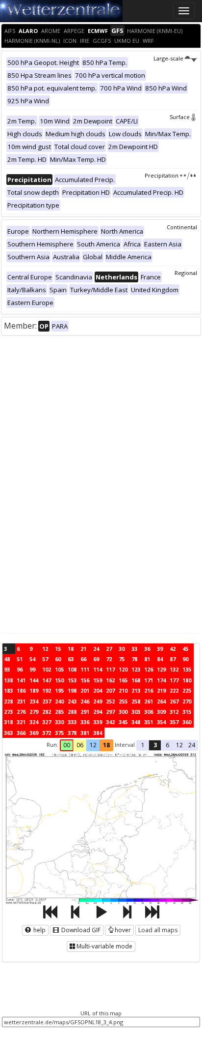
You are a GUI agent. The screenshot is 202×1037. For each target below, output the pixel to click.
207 (110, 690)
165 (123, 680)
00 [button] (66, 745)
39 (160, 648)
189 (33, 690)
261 (148, 701)
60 (58, 659)
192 (46, 690)
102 (46, 669)
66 (83, 659)
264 (161, 701)
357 (174, 722)
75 (122, 659)
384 (97, 732)
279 (33, 711)
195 (59, 690)
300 (123, 711)
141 (21, 680)
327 (46, 722)
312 (174, 711)
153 (72, 680)
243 (72, 701)
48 (7, 659)
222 (174, 690)
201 (84, 690)
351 (148, 722)
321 (21, 722)
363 (8, 732)
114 (97, 669)
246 (84, 701)
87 (173, 659)
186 (21, 690)
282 (46, 711)
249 (97, 701)
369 (33, 732)
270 (186, 701)
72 (109, 659)
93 (7, 669)
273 (8, 711)
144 (33, 680)
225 (186, 690)
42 (173, 648)
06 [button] (79, 745)
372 (46, 732)
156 (84, 680)
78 (134, 659)
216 (148, 690)
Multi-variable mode (104, 946)
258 (135, 701)
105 (59, 669)
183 (8, 690)
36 (147, 648)
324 (33, 722)
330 (59, 722)
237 (46, 701)
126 (148, 669)
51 (20, 659)
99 (32, 669)
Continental (182, 227)
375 (59, 732)
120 (123, 669)
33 (134, 648)
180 (186, 680)
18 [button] (106, 745)
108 (72, 669)
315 (186, 711)
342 (110, 722)
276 (21, 711)
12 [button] (93, 745)
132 (174, 669)
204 (97, 690)
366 (21, 732)
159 (97, 680)
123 (135, 669)
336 (84, 722)
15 (58, 648)
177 (174, 680)
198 (72, 690)
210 (123, 690)
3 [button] (155, 745)
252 (110, 701)
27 (109, 648)
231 (21, 701)
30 (122, 648)
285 (59, 711)
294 (97, 711)
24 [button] (191, 745)
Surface (180, 117)
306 (148, 711)
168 (135, 680)
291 (84, 711)
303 (135, 711)
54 (32, 659)
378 (72, 732)
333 (72, 722)
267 (174, 701)
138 (8, 680)
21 (83, 648)
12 (45, 648)
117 (110, 669)
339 (97, 722)
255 (123, 701)
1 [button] (143, 745)
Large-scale (168, 58)
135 (186, 669)
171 (148, 680)
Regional (186, 272)
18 (71, 648)
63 (71, 659)
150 (59, 680)
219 (161, 690)
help (39, 930)
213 (135, 690)
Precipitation (161, 175)
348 (135, 722)
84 (160, 659)
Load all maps (157, 930)
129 (161, 669)
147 (46, 680)
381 (84, 732)
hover (123, 930)
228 (8, 701)
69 (96, 659)
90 (185, 659)
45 (185, 648)
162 (110, 680)
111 (84, 669)
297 (110, 711)
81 (147, 659)
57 (45, 659)
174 (161, 680)
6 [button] (167, 745)
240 (59, 701)
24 (96, 648)
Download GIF (80, 930)
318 (8, 722)
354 (161, 722)
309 (161, 711)
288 (72, 711)
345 (123, 722)
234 (33, 701)
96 (20, 669)
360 (186, 722)
